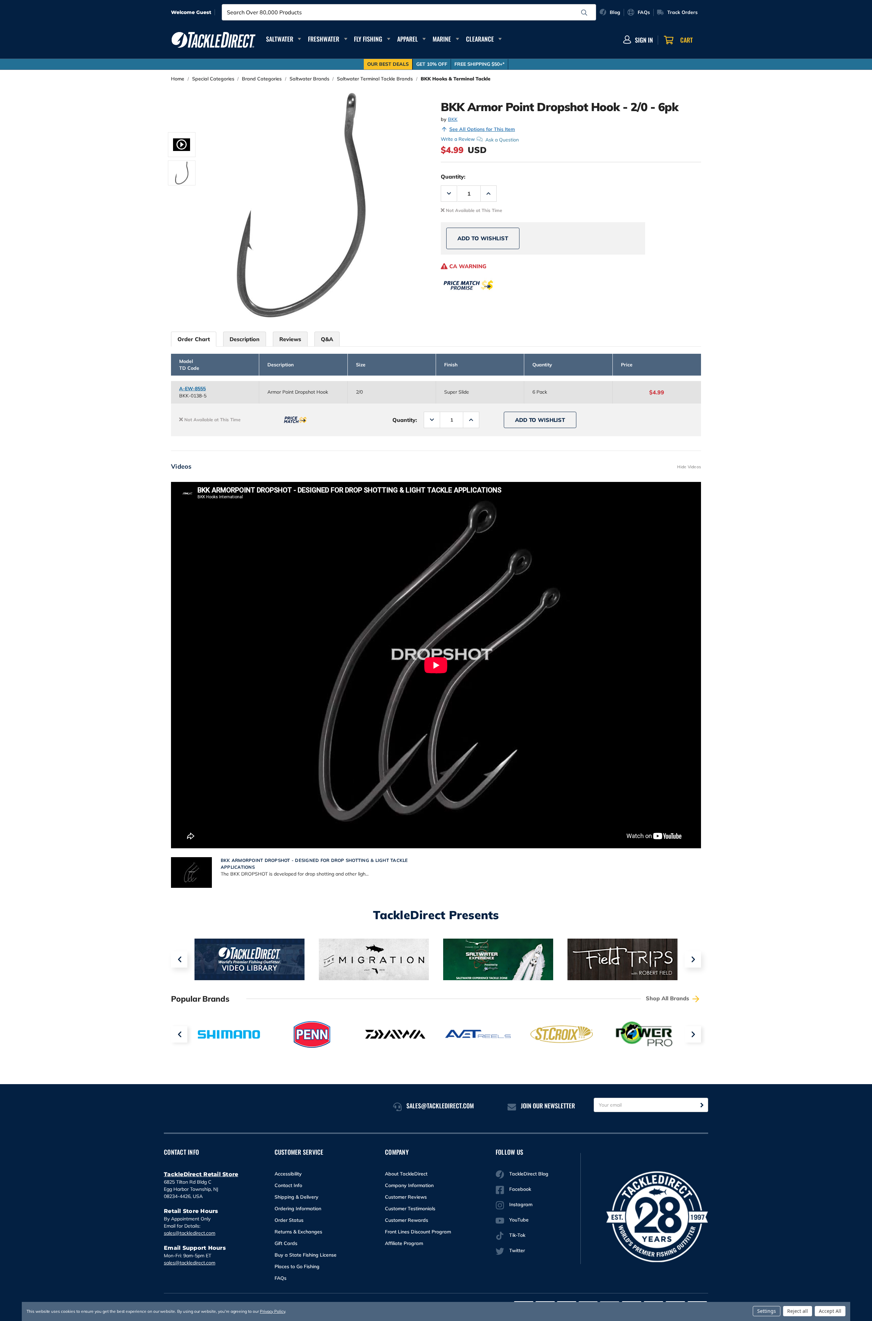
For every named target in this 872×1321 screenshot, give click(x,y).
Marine (442, 38)
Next (693, 959)
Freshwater (323, 38)
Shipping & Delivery (296, 1197)
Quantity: (453, 176)
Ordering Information (298, 1208)
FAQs (280, 1278)
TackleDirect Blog (528, 1174)
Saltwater (279, 38)
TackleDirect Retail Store (201, 1174)
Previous (179, 959)
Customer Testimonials (410, 1208)
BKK (452, 119)
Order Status (289, 1220)
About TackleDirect (406, 1174)
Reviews (290, 339)
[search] (584, 12)
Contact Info (288, 1185)
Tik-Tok (517, 1235)
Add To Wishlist (482, 238)
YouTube (519, 1220)
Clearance (480, 38)
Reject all (797, 1311)
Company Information (409, 1185)
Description (245, 339)
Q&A (327, 339)
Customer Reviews (406, 1197)
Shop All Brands (668, 998)
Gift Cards (286, 1243)
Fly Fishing (368, 38)
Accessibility (288, 1174)
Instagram (520, 1204)
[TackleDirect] (213, 40)
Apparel (407, 38)
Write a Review (458, 139)
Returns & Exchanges (298, 1232)
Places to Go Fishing (297, 1266)
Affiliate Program (404, 1243)
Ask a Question (502, 139)
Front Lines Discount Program (418, 1232)
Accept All (830, 1311)
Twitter (517, 1250)
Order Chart (193, 339)
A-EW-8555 (192, 388)
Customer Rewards (406, 1220)
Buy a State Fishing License (306, 1255)
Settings (766, 1311)
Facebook (520, 1189)
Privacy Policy (272, 1311)
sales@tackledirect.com (189, 1233)
